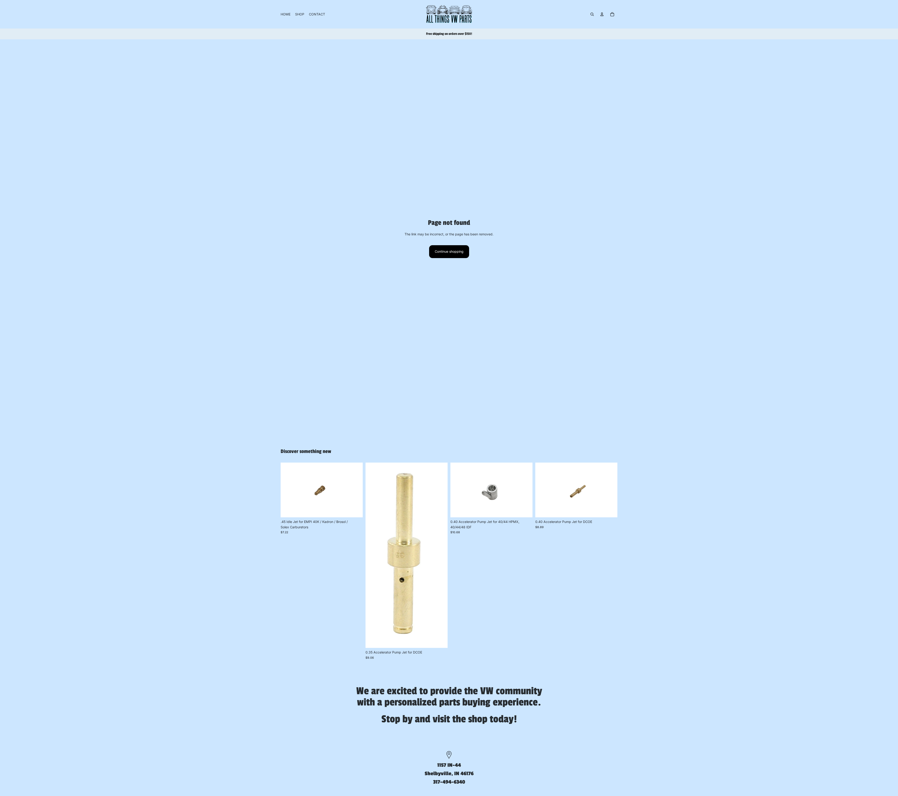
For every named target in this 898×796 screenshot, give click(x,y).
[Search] (592, 14)
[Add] (355, 510)
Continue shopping (449, 251)
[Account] (602, 14)
